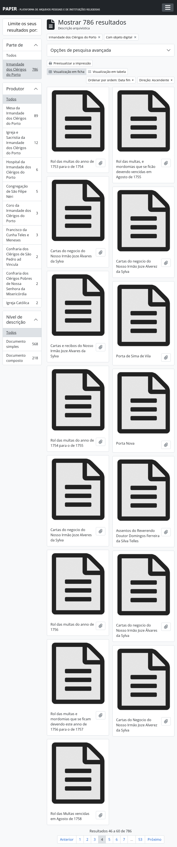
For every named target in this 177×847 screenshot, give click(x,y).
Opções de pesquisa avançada (81, 50)
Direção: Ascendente (154, 80)
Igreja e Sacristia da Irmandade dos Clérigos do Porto (22, 142)
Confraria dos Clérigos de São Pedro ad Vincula (22, 257)
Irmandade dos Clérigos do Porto (22, 69)
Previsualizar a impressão (72, 63)
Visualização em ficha (68, 72)
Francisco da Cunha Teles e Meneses (22, 234)
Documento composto (22, 358)
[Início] (53, 7)
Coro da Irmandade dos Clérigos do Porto (22, 213)
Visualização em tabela (109, 72)
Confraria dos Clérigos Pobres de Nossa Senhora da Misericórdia (22, 283)
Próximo (154, 839)
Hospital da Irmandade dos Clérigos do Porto (22, 169)
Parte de (14, 45)
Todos (11, 55)
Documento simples (22, 344)
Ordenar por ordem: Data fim (109, 80)
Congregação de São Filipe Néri (22, 191)
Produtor (15, 89)
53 (140, 839)
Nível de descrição (15, 319)
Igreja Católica (22, 303)
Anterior (67, 839)
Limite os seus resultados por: (22, 27)
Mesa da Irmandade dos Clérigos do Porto (22, 116)
